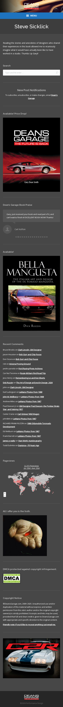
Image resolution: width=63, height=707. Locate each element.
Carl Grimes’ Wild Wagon (28, 414)
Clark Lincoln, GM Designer (30, 349)
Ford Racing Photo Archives (31, 368)
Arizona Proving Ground (20, 364)
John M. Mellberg (10, 396)
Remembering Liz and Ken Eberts (30, 378)
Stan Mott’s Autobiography (30, 440)
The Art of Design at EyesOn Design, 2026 (34, 382)
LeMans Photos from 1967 (29, 401)
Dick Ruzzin (8, 382)
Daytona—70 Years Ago (28, 445)
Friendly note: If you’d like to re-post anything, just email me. (29, 624)
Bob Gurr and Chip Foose (30, 354)
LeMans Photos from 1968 (30, 392)
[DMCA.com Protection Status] (12, 582)
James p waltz (9, 440)
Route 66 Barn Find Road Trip (33, 373)
